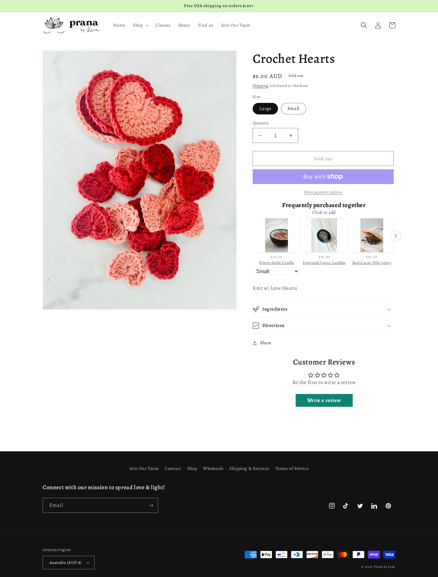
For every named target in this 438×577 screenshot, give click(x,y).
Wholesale (213, 468)
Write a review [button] (324, 400)
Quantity (261, 123)
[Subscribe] (151, 505)
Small (293, 108)
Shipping (260, 85)
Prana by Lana (384, 566)
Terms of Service (292, 468)
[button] (140, 25)
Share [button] (265, 343)
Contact (173, 468)
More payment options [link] (323, 192)
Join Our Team (144, 468)
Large (265, 108)
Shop (192, 468)
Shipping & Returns (249, 468)
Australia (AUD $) (65, 562)
